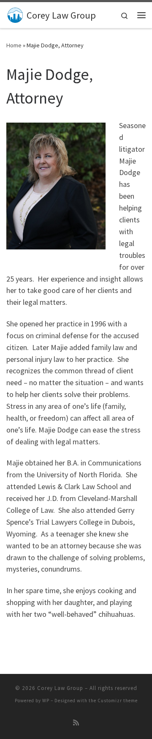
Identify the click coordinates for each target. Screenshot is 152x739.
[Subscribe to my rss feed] (76, 722)
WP (45, 700)
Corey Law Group (60, 688)
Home (14, 45)
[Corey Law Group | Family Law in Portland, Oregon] (15, 14)
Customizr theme (118, 700)
